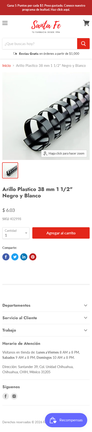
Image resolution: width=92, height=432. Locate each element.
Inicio (6, 66)
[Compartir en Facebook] (5, 256)
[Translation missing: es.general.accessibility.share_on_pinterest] (32, 256)
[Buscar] (83, 43)
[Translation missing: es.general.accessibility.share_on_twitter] (14, 256)
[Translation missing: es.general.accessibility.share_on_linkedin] (23, 256)
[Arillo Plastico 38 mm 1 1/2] (10, 170)
